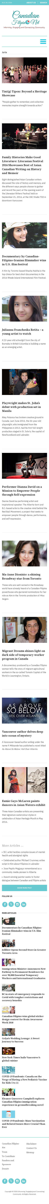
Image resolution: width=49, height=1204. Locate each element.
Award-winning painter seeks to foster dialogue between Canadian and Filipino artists (24, 879)
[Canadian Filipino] (24, 20)
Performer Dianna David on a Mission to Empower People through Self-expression (22, 491)
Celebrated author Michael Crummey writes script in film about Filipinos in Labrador (23, 862)
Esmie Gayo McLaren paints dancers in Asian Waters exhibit (23, 803)
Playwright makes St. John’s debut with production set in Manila (21, 407)
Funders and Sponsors (8, 1162)
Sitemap (30, 1152)
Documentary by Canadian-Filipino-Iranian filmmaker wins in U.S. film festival (24, 260)
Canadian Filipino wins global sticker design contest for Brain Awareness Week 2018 (23, 1019)
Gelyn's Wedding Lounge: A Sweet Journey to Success (21, 1040)
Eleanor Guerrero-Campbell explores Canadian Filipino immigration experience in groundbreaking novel (23, 1101)
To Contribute (8, 1156)
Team (4, 1152)
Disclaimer (31, 1144)
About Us (31, 2)
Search (43, 2)
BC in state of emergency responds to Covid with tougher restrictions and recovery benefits (23, 997)
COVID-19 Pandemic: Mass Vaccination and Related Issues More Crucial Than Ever (23, 1124)
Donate (5, 1168)
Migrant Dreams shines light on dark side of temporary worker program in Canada (23, 655)
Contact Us (31, 1148)
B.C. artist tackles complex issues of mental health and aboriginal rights (23, 854)
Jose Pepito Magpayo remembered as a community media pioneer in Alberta (22, 870)
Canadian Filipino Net (10, 1145)
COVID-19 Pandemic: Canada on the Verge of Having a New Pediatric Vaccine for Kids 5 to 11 (24, 1079)
